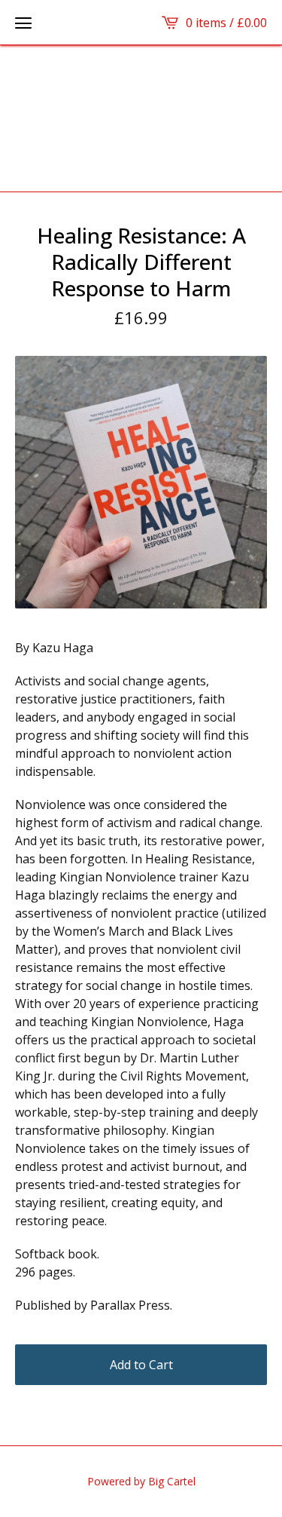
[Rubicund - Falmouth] (141, 118)
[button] (23, 22)
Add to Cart (141, 1364)
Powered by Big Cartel (141, 1481)
